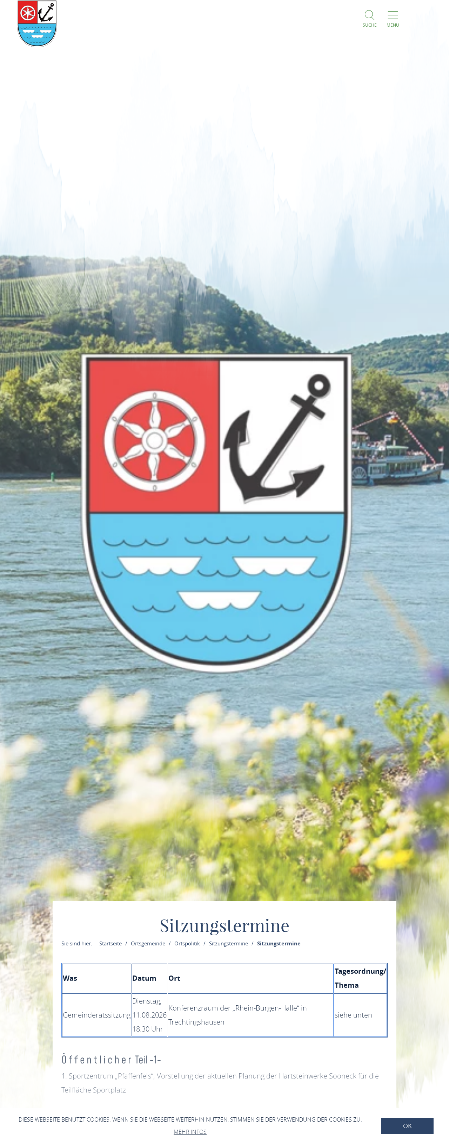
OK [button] (407, 1126)
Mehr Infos (190, 1132)
